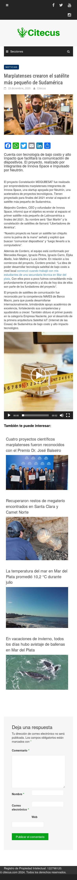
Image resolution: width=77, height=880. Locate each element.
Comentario (20, 750)
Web (35, 817)
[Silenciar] (62, 415)
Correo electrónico (20, 807)
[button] (38, 375)
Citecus (41, 88)
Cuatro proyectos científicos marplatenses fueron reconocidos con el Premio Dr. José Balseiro (35, 444)
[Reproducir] (9, 415)
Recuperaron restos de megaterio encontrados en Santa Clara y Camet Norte (35, 506)
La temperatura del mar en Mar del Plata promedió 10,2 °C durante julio (36, 576)
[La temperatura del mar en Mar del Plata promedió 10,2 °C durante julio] (37, 607)
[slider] (35, 415)
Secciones (16, 51)
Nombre (18, 794)
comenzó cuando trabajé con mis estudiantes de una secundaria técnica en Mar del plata (35, 275)
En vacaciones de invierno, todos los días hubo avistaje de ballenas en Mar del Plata (35, 644)
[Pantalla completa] (68, 415)
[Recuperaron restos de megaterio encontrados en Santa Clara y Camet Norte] (37, 540)
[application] (38, 375)
